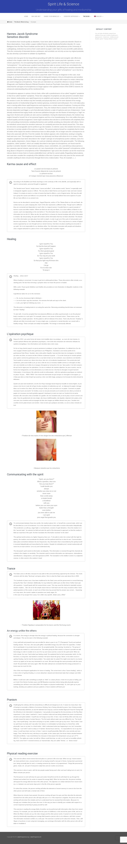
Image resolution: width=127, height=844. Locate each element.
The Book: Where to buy (21, 22)
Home (26, 16)
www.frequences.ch (35, 837)
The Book (86, 16)
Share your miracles (51, 16)
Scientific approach (71, 16)
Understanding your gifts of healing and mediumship (63, 9)
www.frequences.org (23, 837)
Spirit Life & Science (63, 4)
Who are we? (35, 16)
